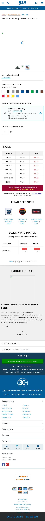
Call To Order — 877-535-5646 (22, 516)
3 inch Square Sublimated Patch (8, 221)
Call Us (6, 449)
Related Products (12, 343)
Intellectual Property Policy (22, 504)
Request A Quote (7, 414)
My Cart (4, 405)
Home (4, 15)
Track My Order (7, 408)
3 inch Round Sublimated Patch (22, 221)
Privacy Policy (22, 499)
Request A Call (6, 417)
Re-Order (25, 408)
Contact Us (26, 417)
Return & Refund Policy (22, 510)
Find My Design (7, 411)
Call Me (17, 449)
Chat (27, 449)
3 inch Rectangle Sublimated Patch (36, 221)
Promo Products (14, 15)
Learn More (6, 77)
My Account (26, 411)
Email (38, 449)
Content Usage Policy (22, 507)
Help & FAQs (26, 414)
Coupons (25, 405)
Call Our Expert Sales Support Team (22, 361)
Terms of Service (22, 502)
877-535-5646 (33, 8)
